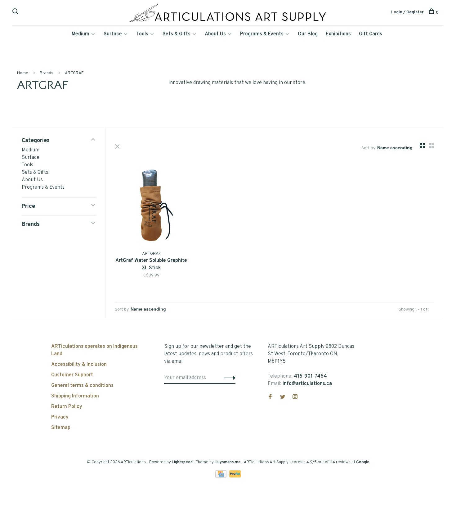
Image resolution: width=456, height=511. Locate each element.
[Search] (16, 12)
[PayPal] (235, 476)
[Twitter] (282, 397)
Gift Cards (370, 34)
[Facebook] (270, 397)
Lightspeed (182, 462)
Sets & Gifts (176, 34)
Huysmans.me (228, 462)
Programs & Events (262, 34)
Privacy (60, 417)
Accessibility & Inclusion (79, 364)
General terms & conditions (82, 386)
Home (22, 73)
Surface (113, 34)
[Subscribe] (228, 378)
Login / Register (407, 12)
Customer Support (72, 375)
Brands (46, 73)
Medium (80, 34)
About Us (215, 34)
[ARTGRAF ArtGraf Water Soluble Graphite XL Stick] (151, 206)
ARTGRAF (74, 73)
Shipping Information (75, 396)
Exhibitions (338, 34)
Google (362, 462)
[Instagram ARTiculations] (295, 397)
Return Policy (66, 407)
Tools (142, 34)
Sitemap (60, 428)
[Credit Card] (221, 476)
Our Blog (308, 34)
